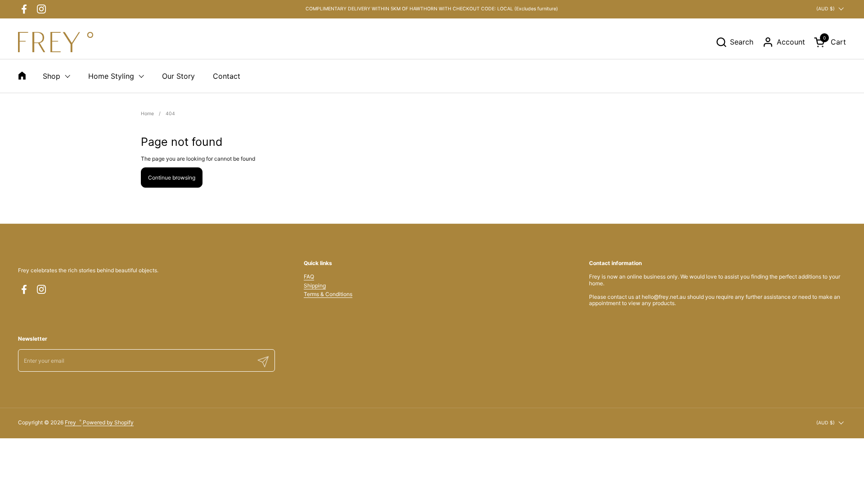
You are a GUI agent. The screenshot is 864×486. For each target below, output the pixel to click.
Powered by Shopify (108, 422)
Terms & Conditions (328, 294)
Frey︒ (73, 422)
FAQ (309, 276)
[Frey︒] (55, 42)
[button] (734, 42)
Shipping (315, 285)
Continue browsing (171, 177)
